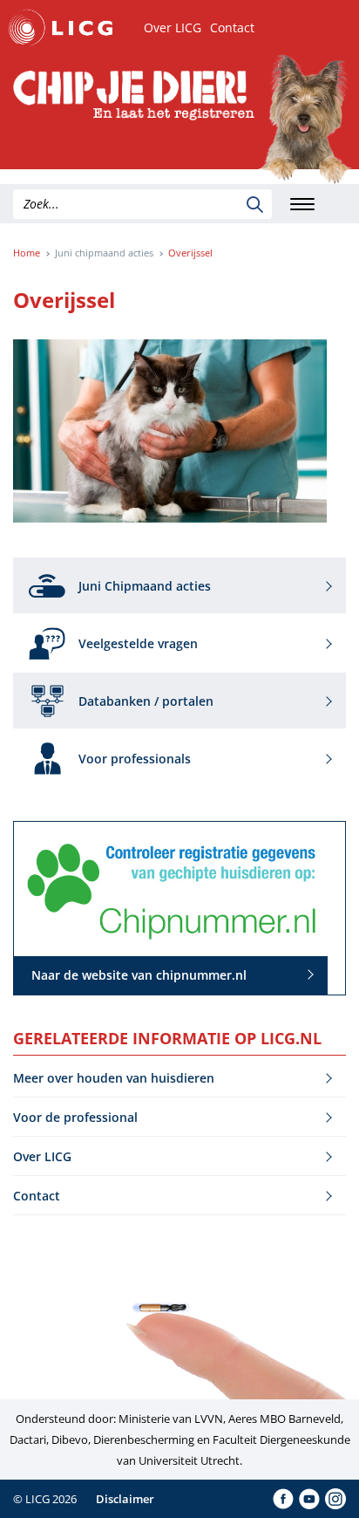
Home (26, 252)
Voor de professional (75, 1117)
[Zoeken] (255, 203)
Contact (232, 27)
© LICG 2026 (45, 1499)
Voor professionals (134, 758)
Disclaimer (125, 1499)
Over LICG (172, 27)
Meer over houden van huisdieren (113, 1078)
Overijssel (190, 252)
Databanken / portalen (145, 701)
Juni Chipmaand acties (144, 586)
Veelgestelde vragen (138, 643)
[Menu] (302, 203)
